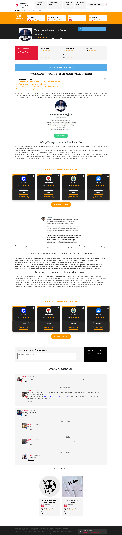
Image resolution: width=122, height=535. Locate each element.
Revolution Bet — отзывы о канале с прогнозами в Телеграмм (40, 82)
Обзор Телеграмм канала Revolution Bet (32, 84)
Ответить (26, 381)
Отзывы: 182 (48, 196)
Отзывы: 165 (73, 196)
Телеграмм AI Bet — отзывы (72, 501)
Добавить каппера (95, 5)
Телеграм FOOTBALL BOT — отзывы (49, 501)
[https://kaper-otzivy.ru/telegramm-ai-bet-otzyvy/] (72, 486)
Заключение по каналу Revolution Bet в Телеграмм (36, 89)
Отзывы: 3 (98, 196)
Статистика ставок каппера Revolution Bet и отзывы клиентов (40, 86)
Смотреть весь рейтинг (60, 205)
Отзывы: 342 (23, 196)
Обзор (23, 192)
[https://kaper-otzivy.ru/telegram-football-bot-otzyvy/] (49, 486)
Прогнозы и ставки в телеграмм (53, 5)
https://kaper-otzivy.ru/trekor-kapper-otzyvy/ (57, 396)
